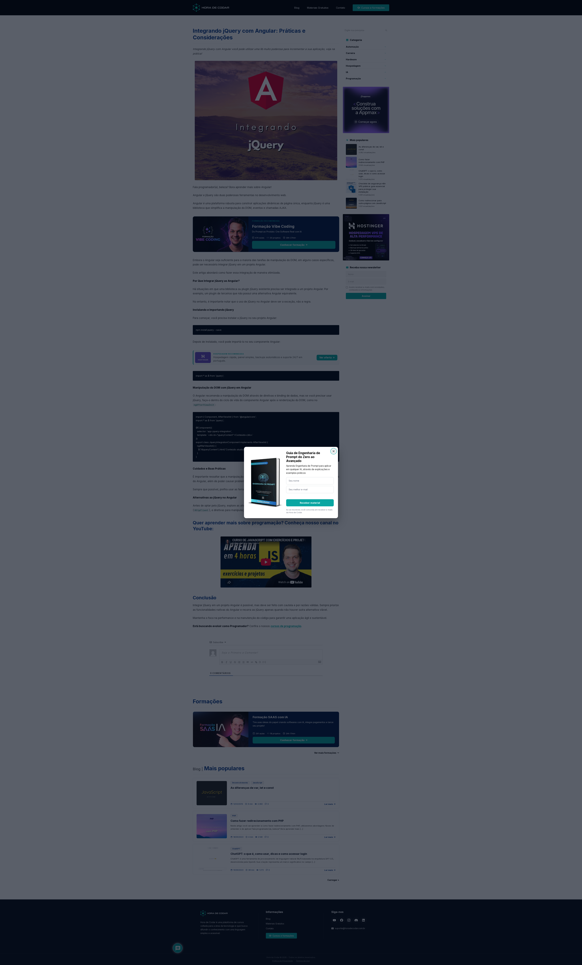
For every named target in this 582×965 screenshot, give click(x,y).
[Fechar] (333, 451)
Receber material (310, 502)
